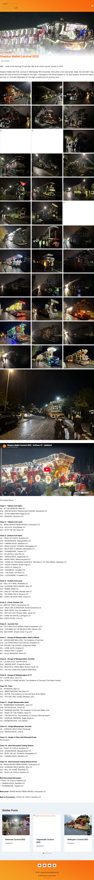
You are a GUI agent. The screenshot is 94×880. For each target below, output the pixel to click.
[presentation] (16, 825)
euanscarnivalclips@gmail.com (50, 872)
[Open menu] (92, 5)
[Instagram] (44, 865)
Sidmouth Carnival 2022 (15, 839)
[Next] (88, 833)
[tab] (43, 853)
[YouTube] (49, 865)
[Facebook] (39, 865)
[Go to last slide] (5, 833)
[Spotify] (54, 865)
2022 (1, 52)
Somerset (7, 52)
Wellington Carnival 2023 (77, 839)
